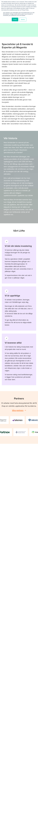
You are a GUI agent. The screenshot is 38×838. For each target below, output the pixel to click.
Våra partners (17, 410)
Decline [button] (23, 19)
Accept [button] (15, 19)
